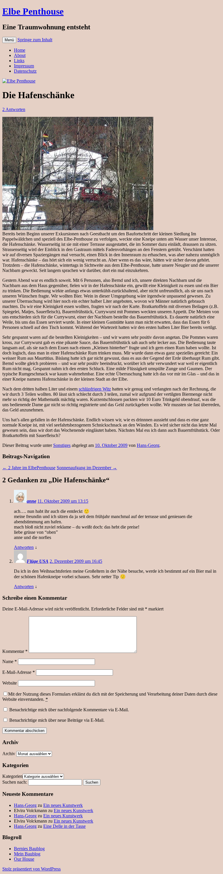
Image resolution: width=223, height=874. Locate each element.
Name (9, 661)
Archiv (8, 753)
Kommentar (15, 651)
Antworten (24, 547)
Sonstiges (62, 445)
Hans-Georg (148, 445)
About (20, 55)
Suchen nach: (14, 782)
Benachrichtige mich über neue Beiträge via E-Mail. (57, 720)
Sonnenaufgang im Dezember (87, 467)
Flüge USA (37, 561)
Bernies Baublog (29, 848)
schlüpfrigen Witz (95, 388)
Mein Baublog (27, 853)
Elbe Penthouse (33, 11)
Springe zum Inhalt (34, 39)
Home (19, 50)
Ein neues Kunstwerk (63, 805)
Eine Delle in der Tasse (64, 826)
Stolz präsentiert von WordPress (31, 868)
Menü (9, 40)
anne (31, 501)
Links (19, 60)
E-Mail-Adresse (18, 672)
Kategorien (12, 776)
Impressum (24, 65)
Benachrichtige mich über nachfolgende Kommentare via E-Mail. (69, 709)
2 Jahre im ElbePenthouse (28, 467)
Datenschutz (25, 71)
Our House (24, 859)
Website (9, 682)
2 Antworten (13, 109)
